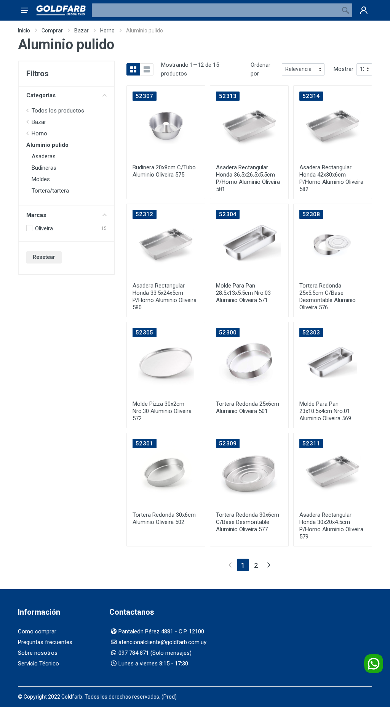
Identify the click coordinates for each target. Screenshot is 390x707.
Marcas (36, 215)
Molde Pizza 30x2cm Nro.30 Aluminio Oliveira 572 (162, 411)
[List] (146, 69)
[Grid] (133, 69)
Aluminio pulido (47, 144)
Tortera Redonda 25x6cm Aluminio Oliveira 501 (247, 407)
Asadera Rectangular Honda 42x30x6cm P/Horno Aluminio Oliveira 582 (331, 178)
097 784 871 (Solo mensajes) (155, 652)
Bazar (81, 30)
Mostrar (343, 69)
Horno (107, 30)
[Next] (268, 565)
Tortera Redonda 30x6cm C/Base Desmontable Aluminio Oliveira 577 (247, 522)
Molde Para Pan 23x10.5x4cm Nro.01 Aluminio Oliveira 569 (325, 411)
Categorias (41, 95)
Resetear (44, 257)
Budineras (44, 167)
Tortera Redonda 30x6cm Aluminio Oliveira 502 (164, 518)
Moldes (41, 179)
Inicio (24, 30)
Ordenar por (260, 69)
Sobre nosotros (38, 652)
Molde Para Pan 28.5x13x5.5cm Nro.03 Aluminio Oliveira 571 (243, 293)
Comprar (52, 30)
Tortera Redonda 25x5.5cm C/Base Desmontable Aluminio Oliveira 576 (327, 296)
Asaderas (44, 156)
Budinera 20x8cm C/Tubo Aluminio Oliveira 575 (164, 171)
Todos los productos (58, 110)
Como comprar (37, 631)
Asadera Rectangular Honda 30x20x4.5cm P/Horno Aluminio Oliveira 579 (331, 525)
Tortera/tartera (50, 190)
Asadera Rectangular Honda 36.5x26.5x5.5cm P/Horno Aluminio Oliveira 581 (248, 178)
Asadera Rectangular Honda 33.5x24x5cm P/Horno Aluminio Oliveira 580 (165, 296)
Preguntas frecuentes (45, 642)
